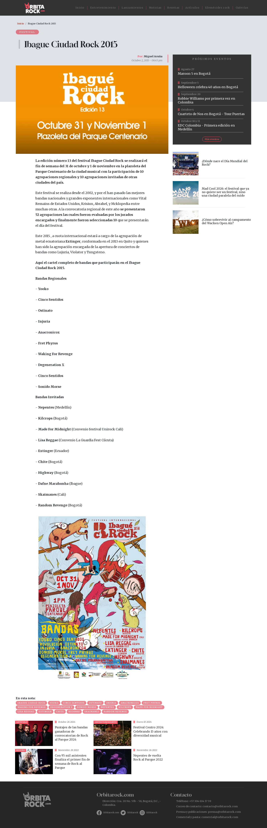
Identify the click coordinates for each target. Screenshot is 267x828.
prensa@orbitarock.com (224, 811)
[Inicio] (36, 7)
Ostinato (95, 703)
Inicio (80, 7)
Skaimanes (91, 711)
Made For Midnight (149, 707)
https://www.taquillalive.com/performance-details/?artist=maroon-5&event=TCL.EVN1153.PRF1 (212, 72)
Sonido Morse (86, 707)
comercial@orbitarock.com (219, 817)
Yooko (54, 703)
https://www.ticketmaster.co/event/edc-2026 (212, 125)
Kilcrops (125, 707)
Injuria (111, 703)
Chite (60, 711)
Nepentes (107, 707)
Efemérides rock (217, 7)
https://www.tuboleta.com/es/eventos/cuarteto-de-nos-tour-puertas (212, 112)
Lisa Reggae (26, 711)
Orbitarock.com (111, 812)
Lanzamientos (132, 7)
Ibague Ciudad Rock (31, 703)
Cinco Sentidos (73, 703)
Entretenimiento (103, 7)
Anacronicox (130, 703)
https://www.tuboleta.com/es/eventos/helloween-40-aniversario (212, 85)
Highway (74, 711)
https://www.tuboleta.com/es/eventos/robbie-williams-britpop (212, 98)
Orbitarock (132, 812)
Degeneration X (61, 707)
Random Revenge (115, 711)
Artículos (192, 7)
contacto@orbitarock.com (220, 806)
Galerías (242, 7)
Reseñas (173, 7)
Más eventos (212, 139)
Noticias (155, 7)
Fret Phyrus (151, 703)
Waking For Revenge (32, 707)
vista (53, 733)
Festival (27, 32)
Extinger (45, 711)
